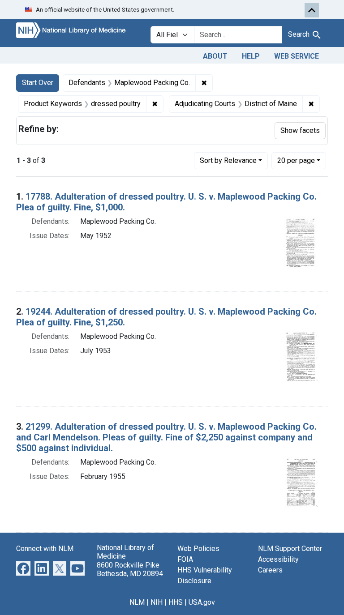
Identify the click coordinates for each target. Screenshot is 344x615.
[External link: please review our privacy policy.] (23, 568)
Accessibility (278, 559)
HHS (175, 602)
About (215, 56)
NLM (137, 602)
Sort (228, 160)
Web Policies (198, 548)
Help (251, 56)
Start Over (37, 82)
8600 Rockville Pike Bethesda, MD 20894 (130, 569)
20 (296, 160)
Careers (270, 570)
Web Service (296, 56)
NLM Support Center (290, 548)
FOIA (185, 559)
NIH (156, 602)
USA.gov (202, 602)
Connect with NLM (44, 548)
